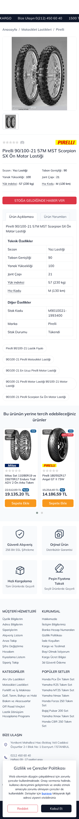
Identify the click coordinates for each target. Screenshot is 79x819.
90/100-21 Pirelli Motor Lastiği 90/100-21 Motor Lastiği (36, 384)
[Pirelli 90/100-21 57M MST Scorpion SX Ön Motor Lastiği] (39, 73)
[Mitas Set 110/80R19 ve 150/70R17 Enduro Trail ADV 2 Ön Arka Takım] (20, 445)
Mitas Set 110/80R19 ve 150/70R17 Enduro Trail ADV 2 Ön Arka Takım (20, 479)
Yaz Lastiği (20, 170)
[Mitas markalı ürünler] (12, 465)
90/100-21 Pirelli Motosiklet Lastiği (28, 359)
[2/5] (5, 142)
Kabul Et (56, 808)
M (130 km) (63, 184)
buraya (47, 793)
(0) (22, 142)
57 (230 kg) (26, 184)
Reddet (22, 808)
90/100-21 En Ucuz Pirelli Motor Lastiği (31, 370)
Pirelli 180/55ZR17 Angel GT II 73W (54, 477)
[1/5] (4, 142)
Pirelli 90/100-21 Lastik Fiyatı (24, 348)
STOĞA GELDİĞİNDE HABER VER (39, 200)
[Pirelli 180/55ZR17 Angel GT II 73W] (58, 445)
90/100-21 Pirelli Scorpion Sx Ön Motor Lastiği (36, 397)
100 (28, 177)
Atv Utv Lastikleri (13, 679)
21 (57, 177)
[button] (37, 513)
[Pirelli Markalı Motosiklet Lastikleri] (66, 142)
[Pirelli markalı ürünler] (49, 465)
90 (65, 170)
